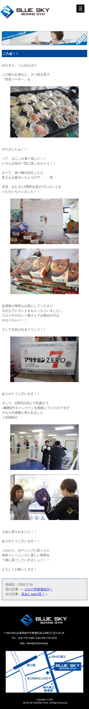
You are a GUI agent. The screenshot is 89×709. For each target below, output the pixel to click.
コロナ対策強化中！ (38, 589)
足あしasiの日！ (33, 594)
